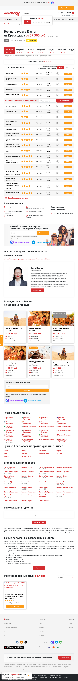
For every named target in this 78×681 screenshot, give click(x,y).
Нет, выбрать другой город (41, 22)
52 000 (67, 173)
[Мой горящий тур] (12, 14)
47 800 (67, 145)
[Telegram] (56, 642)
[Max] (52, 3)
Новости (71, 627)
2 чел (66, 67)
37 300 (67, 73)
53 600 (67, 186)
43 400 (67, 117)
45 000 (67, 134)
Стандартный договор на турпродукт (50, 677)
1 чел (60, 67)
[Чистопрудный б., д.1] (73, 13)
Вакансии (71, 619)
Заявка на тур (7, 623)
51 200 (67, 167)
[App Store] (19, 647)
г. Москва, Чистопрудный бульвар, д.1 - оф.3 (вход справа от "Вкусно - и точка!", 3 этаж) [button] (27, 259)
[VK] (17, 642)
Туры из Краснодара (9, 24)
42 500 (67, 106)
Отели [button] (6, 40)
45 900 (67, 140)
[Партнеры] (54, 647)
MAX (49, 3)
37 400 (67, 79)
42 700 (67, 111)
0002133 (34, 679)
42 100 (67, 95)
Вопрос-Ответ (43, 619)
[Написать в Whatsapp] (60, 642)
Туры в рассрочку (8, 636)
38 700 (67, 84)
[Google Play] (9, 647)
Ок (29, 676)
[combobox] (65, 577)
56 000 (67, 193)
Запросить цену (15, 606)
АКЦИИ (8, 619)
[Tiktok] (25, 642)
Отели (5, 632)
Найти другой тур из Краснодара (41, 56)
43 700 (67, 123)
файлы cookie (15, 674)
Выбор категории (60, 574)
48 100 (67, 151)
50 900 (67, 161)
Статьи (70, 623)
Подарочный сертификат (10, 627)
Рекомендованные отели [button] (17, 40)
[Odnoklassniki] (21, 642)
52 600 (67, 179)
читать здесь (47, 61)
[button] (73, 67)
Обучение (42, 623)
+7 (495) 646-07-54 (64, 13)
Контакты (41, 631)
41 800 (67, 90)
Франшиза (42, 627)
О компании (42, 635)
